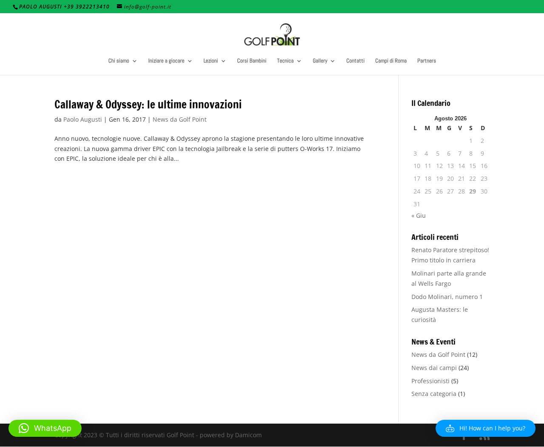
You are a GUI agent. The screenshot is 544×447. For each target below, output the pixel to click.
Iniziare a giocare (166, 61)
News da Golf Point (180, 119)
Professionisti (430, 381)
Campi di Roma (391, 61)
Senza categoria (433, 394)
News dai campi (434, 368)
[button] (486, 428)
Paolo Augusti (82, 119)
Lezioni (211, 61)
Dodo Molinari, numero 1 (447, 297)
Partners (426, 61)
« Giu (418, 215)
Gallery (320, 61)
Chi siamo (118, 61)
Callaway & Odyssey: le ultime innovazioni (148, 104)
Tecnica (285, 61)
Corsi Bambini (251, 61)
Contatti (355, 61)
